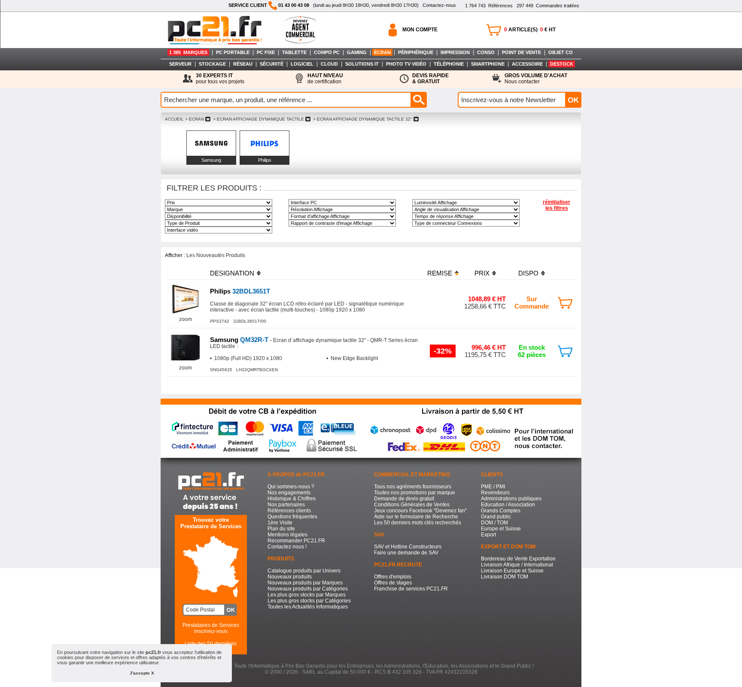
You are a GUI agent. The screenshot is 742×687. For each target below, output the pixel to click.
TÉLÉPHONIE (449, 64)
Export (488, 535)
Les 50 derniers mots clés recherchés (417, 523)
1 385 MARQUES (188, 52)
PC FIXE (266, 52)
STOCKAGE (212, 64)
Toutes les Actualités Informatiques (308, 607)
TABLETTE (294, 52)
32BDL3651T (240, 291)
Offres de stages (393, 583)
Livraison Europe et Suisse (512, 571)
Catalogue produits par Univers (304, 571)
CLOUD (329, 64)
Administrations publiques (511, 499)
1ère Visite (280, 523)
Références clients (289, 511)
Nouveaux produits (290, 577)
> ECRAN (194, 119)
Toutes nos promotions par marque (414, 493)
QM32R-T (240, 339)
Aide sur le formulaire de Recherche (416, 517)
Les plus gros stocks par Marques (307, 595)
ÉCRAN (382, 52)
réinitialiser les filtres (556, 205)
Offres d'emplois (392, 577)
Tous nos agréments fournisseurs (412, 487)
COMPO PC (327, 52)
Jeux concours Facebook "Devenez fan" (420, 511)
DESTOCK (561, 64)
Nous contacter (536, 79)
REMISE (439, 273)
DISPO (528, 273)
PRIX (482, 273)
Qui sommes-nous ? (291, 487)
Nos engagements (289, 493)
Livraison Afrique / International (517, 565)
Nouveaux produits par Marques (305, 583)
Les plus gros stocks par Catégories (309, 601)
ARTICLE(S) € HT (530, 30)
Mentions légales (287, 535)
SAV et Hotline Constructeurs (407, 547)
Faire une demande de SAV (406, 553)
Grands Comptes (500, 511)
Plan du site (281, 529)
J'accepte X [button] (142, 673)
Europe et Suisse (501, 529)
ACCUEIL (174, 119)
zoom (185, 319)
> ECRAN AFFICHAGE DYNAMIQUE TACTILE (258, 119)
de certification (325, 79)
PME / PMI (493, 487)
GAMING (357, 52)
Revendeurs (495, 493)
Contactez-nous (439, 5)
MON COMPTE (420, 30)
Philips (264, 160)
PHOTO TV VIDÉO (406, 64)
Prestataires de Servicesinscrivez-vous (210, 628)
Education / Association (508, 505)
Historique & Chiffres (292, 499)
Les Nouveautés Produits (215, 255)
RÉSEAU (242, 64)
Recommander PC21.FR (296, 541)
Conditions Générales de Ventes (412, 505)
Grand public (496, 517)
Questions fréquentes (292, 517)
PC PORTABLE (232, 52)
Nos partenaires (286, 505)
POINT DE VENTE (521, 52)
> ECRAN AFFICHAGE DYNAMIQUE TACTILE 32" (363, 119)
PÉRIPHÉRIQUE (415, 52)
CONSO (486, 52)
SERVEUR (180, 64)
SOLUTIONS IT (362, 64)
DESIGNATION (232, 273)
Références (489, 5)
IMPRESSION (455, 52)
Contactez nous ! (287, 547)
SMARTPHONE (488, 64)
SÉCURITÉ (271, 64)
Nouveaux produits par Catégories (308, 589)
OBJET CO (560, 52)
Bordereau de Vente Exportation (518, 559)
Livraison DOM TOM (504, 577)
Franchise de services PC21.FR (411, 589)
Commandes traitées (548, 5)
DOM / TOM (494, 523)
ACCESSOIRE (527, 64)
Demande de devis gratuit (404, 499)
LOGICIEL (302, 64)
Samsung (211, 160)
